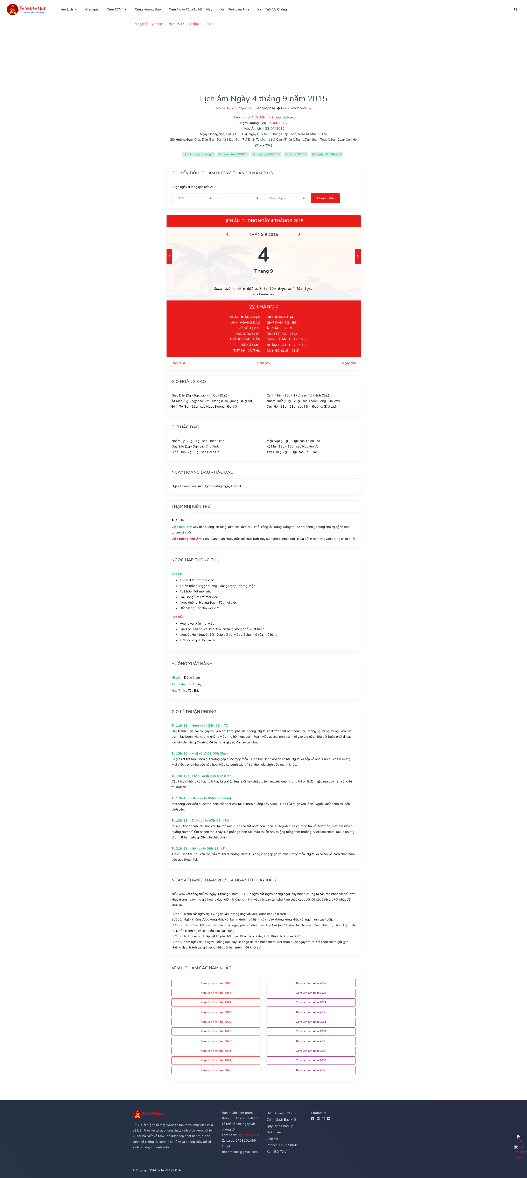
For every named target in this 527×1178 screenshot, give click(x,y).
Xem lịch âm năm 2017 (216, 993)
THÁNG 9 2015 (263, 234)
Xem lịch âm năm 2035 (311, 1060)
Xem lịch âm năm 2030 (311, 1012)
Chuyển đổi (325, 198)
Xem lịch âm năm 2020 (216, 1022)
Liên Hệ (272, 1138)
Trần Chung (304, 108)
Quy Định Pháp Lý (280, 1126)
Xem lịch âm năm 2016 (216, 983)
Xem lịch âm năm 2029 (311, 1002)
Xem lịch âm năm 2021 (216, 1031)
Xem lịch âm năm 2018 (216, 1002)
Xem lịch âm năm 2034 (311, 1051)
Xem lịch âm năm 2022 (216, 1041)
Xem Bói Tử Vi (277, 1151)
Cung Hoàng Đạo (148, 9)
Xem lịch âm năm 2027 (311, 983)
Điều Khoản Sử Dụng (282, 1113)
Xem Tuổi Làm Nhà (234, 9)
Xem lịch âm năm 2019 (216, 1012)
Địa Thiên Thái (248, 1135)
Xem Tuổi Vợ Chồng (272, 9)
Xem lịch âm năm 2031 (311, 1022)
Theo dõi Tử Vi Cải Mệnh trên (254, 117)
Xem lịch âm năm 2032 (311, 1031)
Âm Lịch (67, 9)
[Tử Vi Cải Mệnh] (27, 9)
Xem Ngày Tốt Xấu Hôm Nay (190, 9)
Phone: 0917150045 (282, 1145)
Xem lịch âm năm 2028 (311, 993)
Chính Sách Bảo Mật (281, 1119)
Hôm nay (263, 363)
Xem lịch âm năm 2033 (311, 1041)
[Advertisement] (256, 58)
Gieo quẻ (92, 9)
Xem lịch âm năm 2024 (216, 1060)
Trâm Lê (231, 108)
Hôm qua (178, 363)
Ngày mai (349, 363)
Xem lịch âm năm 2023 (216, 1051)
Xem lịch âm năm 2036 (311, 1070)
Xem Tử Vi (114, 9)
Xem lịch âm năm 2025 (216, 1070)
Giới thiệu (274, 1132)
